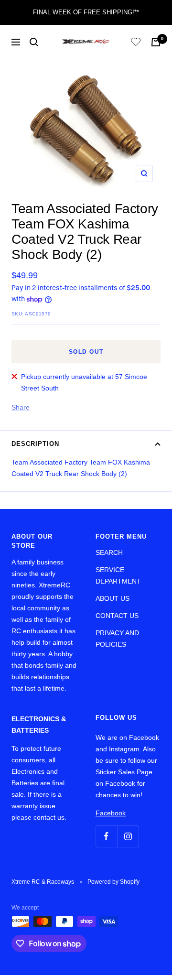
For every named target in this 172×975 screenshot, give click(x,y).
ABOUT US (112, 598)
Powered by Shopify (113, 881)
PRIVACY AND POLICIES (117, 638)
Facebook (111, 813)
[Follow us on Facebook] (106, 836)
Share (20, 407)
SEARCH (109, 552)
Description (35, 443)
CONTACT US (117, 615)
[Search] (34, 42)
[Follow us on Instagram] (128, 836)
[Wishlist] (135, 43)
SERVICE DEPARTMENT (118, 575)
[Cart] (156, 42)
